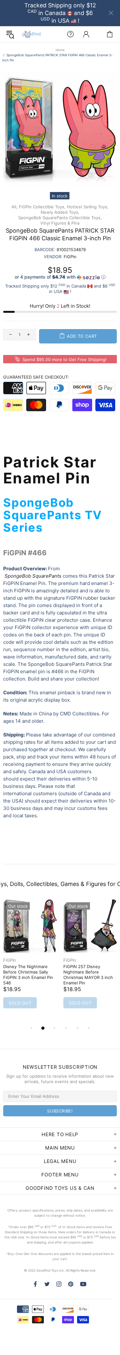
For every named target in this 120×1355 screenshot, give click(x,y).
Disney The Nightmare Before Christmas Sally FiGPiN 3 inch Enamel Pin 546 (28, 974)
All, (15, 206)
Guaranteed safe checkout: (36, 377)
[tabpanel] (30, 961)
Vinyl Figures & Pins (60, 223)
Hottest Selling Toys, (87, 206)
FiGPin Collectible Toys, (42, 206)
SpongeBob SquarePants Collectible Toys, (60, 217)
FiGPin (9, 960)
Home (60, 50)
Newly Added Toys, (60, 212)
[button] (60, 277)
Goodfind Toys (31, 34)
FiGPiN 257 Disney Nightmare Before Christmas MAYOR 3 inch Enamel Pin (88, 974)
